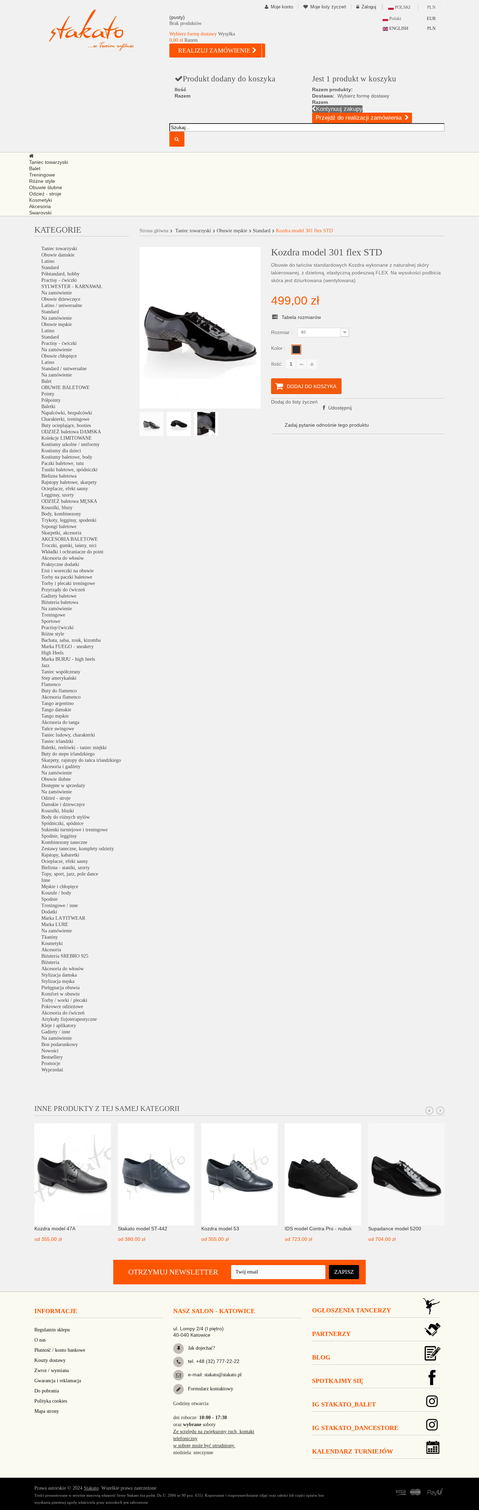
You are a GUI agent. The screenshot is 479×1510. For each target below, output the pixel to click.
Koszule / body (56, 893)
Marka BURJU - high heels (68, 659)
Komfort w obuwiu (60, 994)
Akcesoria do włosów (62, 558)
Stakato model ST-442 (142, 1228)
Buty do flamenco (59, 690)
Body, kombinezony (61, 514)
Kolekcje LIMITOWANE (66, 438)
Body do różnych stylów (65, 817)
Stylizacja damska (59, 975)
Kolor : (279, 348)
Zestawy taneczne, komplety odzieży (77, 848)
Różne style (52, 634)
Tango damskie (56, 709)
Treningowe (53, 615)
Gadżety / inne (55, 1032)
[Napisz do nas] (178, 1375)
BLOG (321, 1357)
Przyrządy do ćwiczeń (63, 589)
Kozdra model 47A (54, 1228)
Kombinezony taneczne (64, 842)
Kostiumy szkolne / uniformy (70, 444)
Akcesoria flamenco (61, 697)
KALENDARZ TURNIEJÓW (352, 1451)
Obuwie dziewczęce (60, 299)
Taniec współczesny (60, 671)
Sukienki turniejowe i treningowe (74, 829)
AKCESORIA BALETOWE (69, 539)
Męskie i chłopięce (59, 886)
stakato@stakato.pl (223, 1374)
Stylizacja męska (57, 981)
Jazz (45, 665)
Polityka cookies (50, 1401)
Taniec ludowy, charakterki (68, 735)
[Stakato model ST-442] (156, 1174)
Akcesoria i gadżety (60, 766)
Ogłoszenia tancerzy (351, 1310)
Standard (50, 267)
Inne (45, 880)
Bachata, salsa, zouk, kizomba (71, 640)
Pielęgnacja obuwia (60, 987)
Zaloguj (369, 6)
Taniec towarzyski (59, 248)
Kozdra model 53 (220, 1228)
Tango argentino (57, 703)
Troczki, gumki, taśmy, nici (68, 545)
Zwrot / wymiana (51, 1370)
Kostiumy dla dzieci (61, 450)
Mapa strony (46, 1411)
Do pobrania (46, 1390)
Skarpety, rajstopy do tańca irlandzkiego (81, 760)
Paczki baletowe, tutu (62, 463)
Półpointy (51, 400)
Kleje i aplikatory (58, 1025)
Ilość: (277, 364)
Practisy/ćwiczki (57, 627)
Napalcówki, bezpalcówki (66, 412)
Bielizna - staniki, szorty (65, 867)
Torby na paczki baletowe (66, 577)
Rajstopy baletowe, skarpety (69, 482)
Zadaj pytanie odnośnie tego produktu (327, 425)
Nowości (50, 1050)
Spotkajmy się (337, 1380)
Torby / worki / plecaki (64, 1000)
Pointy (47, 394)
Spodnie (49, 899)
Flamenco (51, 684)
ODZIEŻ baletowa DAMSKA (71, 431)
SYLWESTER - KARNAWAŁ (71, 286)
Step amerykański (58, 678)
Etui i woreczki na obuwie (67, 570)
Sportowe (50, 621)
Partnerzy (331, 1333)
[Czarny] (296, 349)
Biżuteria (50, 962)
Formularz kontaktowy (210, 1388)
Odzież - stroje (55, 798)
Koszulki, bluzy (57, 507)
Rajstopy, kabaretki (60, 855)
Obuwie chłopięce (59, 356)
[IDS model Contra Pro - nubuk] (323, 1174)
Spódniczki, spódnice (62, 823)
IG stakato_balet (344, 1404)
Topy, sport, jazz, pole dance (69, 874)
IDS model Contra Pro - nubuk (318, 1228)
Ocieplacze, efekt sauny (64, 488)
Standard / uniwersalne (64, 368)
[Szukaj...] (176, 139)
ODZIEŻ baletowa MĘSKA (69, 501)
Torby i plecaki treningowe (68, 583)
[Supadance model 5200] (406, 1174)
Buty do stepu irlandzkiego (68, 754)
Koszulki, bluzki (57, 810)
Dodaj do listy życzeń (294, 402)
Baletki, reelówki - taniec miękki (74, 747)
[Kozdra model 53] (239, 1174)
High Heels (52, 653)
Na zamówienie (56, 292)
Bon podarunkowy (59, 1044)
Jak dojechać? (201, 1348)
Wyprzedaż (52, 1069)
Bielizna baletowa (58, 476)
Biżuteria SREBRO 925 (64, 956)
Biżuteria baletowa (59, 602)
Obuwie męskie (56, 324)
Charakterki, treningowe (65, 419)
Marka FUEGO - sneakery (67, 646)
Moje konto (282, 6)
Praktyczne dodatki (60, 564)
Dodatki (49, 911)
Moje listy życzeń (328, 6)
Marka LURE (54, 924)
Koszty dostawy (50, 1360)
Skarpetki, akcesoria (61, 533)
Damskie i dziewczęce (63, 804)
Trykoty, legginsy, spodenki (68, 520)
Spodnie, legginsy (59, 836)
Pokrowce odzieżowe (62, 1006)
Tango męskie (55, 716)
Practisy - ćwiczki (59, 280)
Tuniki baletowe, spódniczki (69, 469)
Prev (429, 1110)
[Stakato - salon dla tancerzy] (102, 30)
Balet (46, 381)
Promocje (50, 1063)
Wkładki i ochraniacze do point (72, 551)
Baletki (48, 406)
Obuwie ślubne (56, 779)
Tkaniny (49, 937)
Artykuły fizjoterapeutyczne (69, 1019)
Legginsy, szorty (57, 495)
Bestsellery (52, 1057)
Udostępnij (339, 408)
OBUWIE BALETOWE (65, 387)
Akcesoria (51, 949)
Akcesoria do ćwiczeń (63, 1013)
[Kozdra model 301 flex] (151, 424)
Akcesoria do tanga (60, 722)
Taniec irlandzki (57, 741)
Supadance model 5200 (394, 1228)
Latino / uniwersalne (61, 305)
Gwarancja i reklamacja (57, 1380)
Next (440, 1110)
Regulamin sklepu (52, 1329)
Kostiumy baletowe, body (66, 457)
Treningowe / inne (59, 905)
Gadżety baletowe (58, 596)
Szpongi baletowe (58, 526)
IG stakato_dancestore (355, 1427)
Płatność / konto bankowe (59, 1350)
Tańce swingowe (57, 728)
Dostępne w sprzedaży (63, 785)
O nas (40, 1340)
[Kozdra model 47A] (72, 1174)
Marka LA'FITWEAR (63, 918)
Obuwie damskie (57, 255)
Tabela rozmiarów (301, 317)
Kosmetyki (52, 943)
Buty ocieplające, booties (66, 425)
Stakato (91, 1488)
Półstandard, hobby (60, 274)
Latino (47, 261)
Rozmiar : (282, 332)
